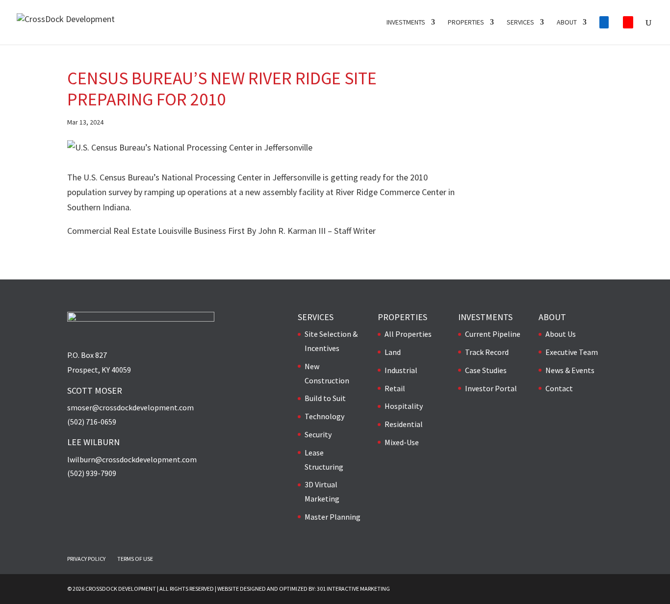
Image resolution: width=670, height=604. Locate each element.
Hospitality (404, 406)
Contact (559, 388)
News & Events (569, 370)
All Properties (408, 334)
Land (393, 352)
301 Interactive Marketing (353, 588)
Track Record (487, 352)
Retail (395, 388)
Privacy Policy (86, 558)
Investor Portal (491, 388)
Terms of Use (135, 558)
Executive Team (571, 352)
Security (318, 434)
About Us (560, 334)
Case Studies (486, 370)
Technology (324, 416)
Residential (404, 424)
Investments (406, 22)
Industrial (401, 370)
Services (520, 22)
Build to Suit (325, 398)
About (567, 22)
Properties (466, 22)
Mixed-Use (402, 442)
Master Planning (333, 517)
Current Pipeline (492, 334)
